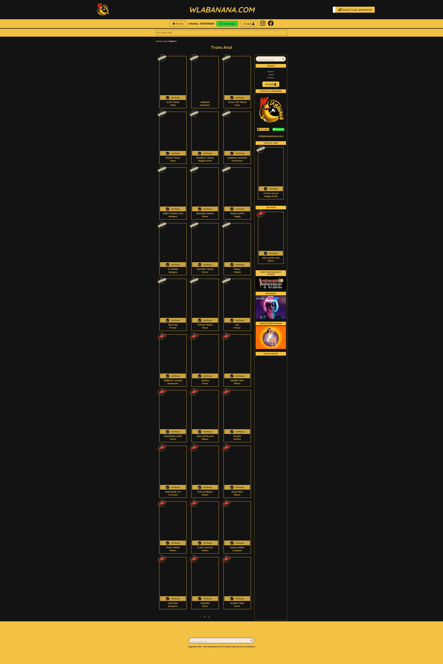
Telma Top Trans (237, 102)
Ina (237, 325)
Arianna (205, 603)
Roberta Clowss (173, 380)
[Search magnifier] (283, 59)
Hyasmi (237, 436)
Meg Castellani (205, 436)
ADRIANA (205, 102)
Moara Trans (173, 158)
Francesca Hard (173, 436)
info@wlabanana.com (271, 136)
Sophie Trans (205, 325)
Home (158, 41)
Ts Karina (173, 269)
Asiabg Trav (237, 380)
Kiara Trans (173, 547)
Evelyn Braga (205, 492)
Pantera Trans (205, 269)
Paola (237, 269)
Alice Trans (172, 102)
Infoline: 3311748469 (201, 23)
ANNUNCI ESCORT (270, 354)
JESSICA (205, 380)
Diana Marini (237, 547)
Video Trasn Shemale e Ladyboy (270, 273)
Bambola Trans (205, 158)
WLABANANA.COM (221, 9)
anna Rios (237, 492)
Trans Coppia (237, 213)
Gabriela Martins (237, 158)
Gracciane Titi (173, 492)
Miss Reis (173, 603)
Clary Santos (205, 547)
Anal (165, 41)
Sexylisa (173, 325)
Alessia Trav (237, 603)
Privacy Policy (229, 646)
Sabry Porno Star (173, 213)
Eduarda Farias (205, 213)
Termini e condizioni (245, 646)
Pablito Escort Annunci (271, 323)
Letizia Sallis (270, 193)
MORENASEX (271, 293)
